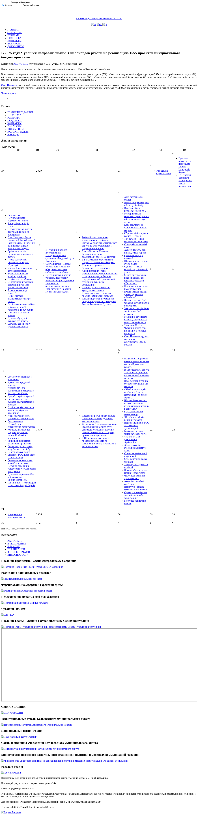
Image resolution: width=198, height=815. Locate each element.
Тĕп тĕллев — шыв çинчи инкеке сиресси (136, 240)
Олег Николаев (9, 85)
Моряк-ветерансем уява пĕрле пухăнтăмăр (136, 204)
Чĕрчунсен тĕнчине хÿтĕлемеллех (134, 477)
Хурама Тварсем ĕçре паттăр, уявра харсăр (135, 251)
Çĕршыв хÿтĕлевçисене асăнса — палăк (136, 234)
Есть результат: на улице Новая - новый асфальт (135, 227)
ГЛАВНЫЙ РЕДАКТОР (20, 112)
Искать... (6, 528)
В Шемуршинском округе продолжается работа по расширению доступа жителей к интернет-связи (99, 442)
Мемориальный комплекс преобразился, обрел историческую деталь (137, 217)
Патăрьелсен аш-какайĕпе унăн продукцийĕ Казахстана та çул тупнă (21, 307)
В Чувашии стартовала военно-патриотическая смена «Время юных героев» (136, 362)
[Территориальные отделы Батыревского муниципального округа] (36, 724)
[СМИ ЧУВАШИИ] (12, 712)
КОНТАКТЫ (14, 40)
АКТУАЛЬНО (20, 63)
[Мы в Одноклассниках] (99, 24)
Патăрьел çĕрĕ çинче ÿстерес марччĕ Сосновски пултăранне (22, 469)
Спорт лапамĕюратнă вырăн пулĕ (135, 454)
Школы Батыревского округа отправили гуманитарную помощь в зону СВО (136, 404)
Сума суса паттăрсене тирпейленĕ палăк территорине (135, 495)
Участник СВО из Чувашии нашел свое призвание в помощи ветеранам (135, 329)
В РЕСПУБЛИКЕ (16, 543)
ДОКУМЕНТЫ (15, 46)
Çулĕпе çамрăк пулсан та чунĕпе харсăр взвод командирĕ (21, 410)
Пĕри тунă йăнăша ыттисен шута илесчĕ (135, 488)
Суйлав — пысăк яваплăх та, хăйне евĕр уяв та (136, 269)
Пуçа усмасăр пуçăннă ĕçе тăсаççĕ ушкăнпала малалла (136, 384)
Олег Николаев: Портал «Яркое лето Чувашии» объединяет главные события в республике (58, 267)
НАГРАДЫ (13, 134)
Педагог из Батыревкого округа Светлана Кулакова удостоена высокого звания (98, 418)
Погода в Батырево (20, 2)
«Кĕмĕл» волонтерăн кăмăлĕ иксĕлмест (135, 390)
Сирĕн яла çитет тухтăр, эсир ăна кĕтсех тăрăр (20, 447)
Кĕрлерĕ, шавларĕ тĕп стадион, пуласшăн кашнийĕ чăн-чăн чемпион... (19, 433)
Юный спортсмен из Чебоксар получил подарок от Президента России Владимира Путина (99, 301)
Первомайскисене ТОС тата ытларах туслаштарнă (136, 425)
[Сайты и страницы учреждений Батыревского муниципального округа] (40, 748)
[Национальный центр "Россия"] (19, 736)
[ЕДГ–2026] (8, 614)
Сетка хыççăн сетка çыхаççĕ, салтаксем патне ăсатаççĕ (21, 402)
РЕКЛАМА (13, 35)
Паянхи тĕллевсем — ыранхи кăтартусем (135, 471)
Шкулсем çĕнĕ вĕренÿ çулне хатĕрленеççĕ (19, 325)
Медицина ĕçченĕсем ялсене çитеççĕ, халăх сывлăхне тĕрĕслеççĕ (135, 319)
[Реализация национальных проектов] (21, 578)
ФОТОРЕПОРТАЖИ (18, 552)
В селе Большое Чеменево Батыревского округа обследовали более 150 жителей (99, 254)
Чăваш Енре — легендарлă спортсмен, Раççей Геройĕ (22, 484)
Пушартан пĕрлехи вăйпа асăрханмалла (21, 475)
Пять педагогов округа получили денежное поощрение (20, 232)
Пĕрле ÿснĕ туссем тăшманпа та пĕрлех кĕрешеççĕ (18, 262)
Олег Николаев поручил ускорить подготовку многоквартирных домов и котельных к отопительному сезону (59, 280)
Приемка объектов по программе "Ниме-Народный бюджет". (185, 165)
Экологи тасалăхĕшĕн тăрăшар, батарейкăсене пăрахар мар (136, 303)
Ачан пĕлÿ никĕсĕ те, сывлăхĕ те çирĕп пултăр (21, 417)
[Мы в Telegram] (104, 24)
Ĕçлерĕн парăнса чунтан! (21, 396)
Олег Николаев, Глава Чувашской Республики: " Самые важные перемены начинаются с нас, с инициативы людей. (21, 243)
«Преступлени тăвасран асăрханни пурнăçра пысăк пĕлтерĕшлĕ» (20, 285)
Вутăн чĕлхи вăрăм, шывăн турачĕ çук (18, 275)
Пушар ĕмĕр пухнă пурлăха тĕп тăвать (18, 319)
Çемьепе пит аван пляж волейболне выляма (20, 461)
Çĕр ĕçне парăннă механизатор (133, 413)
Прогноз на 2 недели (31, 5)
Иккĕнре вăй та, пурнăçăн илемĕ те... (135, 209)
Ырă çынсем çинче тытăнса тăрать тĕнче (135, 432)
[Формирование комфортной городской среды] (26, 590)
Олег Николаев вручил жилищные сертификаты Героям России (136, 340)
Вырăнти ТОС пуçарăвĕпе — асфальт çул (21, 456)
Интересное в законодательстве (17, 515)
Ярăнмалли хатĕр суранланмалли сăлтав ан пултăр (21, 254)
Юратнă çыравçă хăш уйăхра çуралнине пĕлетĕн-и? (135, 294)
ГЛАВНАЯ (13, 29)
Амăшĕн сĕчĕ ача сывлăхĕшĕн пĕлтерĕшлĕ (21, 389)
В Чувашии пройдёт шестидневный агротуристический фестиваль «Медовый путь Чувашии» (59, 255)
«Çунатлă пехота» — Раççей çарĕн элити (19, 219)
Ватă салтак (14, 215)
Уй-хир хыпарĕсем (17, 480)
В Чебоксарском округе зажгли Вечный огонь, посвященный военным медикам (136, 373)
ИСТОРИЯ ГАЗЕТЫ (18, 131)
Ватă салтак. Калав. (18, 393)
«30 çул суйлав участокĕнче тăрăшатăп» (132, 439)
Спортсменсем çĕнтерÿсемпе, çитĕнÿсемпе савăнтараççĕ (21, 424)
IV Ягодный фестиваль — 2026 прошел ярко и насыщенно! (185, 180)
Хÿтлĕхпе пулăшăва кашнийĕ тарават (134, 418)
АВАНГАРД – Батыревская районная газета (99, 18)
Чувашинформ (9, 93)
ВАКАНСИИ (14, 43)
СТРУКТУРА (14, 32)
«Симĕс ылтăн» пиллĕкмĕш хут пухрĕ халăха (19, 299)
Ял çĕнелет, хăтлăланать (20, 279)
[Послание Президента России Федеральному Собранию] (32, 567)
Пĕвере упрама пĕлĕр (19, 452)
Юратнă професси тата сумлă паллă (136, 262)
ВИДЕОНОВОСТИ (17, 554)
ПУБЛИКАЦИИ (16, 549)
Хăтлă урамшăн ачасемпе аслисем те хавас (135, 448)
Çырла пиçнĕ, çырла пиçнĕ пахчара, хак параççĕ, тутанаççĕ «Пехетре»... (135, 279)
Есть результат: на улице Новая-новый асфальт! (58, 290)
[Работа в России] (11, 772)
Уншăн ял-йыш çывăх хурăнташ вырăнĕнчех (19, 442)
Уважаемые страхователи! (163, 172)
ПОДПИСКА (14, 38)
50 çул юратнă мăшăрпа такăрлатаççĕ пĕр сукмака (136, 311)
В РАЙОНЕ (13, 546)
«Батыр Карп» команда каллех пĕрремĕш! (20, 269)
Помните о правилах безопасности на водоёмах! (96, 266)
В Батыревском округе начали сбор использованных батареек (98, 261)
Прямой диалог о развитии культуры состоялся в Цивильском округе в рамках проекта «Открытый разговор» (98, 291)
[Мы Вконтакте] (93, 24)
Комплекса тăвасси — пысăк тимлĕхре (135, 287)
